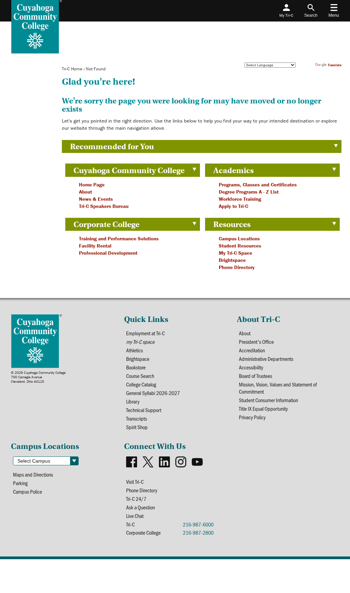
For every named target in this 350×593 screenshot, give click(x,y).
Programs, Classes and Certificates (258, 184)
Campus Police (27, 491)
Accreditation (252, 350)
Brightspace (232, 260)
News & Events (96, 199)
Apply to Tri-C (233, 206)
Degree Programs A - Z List (249, 191)
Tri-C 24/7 (136, 498)
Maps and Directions (33, 474)
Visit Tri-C (135, 481)
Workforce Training (240, 199)
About (85, 191)
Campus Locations (239, 238)
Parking (20, 482)
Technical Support (143, 409)
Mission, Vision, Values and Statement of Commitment (278, 388)
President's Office (256, 341)
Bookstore (136, 367)
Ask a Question (140, 507)
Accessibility (251, 367)
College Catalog (141, 384)
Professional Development (108, 253)
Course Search (140, 375)
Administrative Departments (266, 358)
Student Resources (240, 245)
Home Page (92, 184)
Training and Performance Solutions (119, 238)
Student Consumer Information (268, 400)
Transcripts (136, 418)
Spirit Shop (137, 426)
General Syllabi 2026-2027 (153, 392)
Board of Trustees (255, 375)
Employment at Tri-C (145, 333)
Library (132, 401)
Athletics (134, 350)
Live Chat (135, 515)
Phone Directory (237, 267)
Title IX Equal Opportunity (263, 408)
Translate (334, 65)
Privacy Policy (252, 417)
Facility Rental (95, 245)
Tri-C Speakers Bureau (104, 206)
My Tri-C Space (235, 253)
